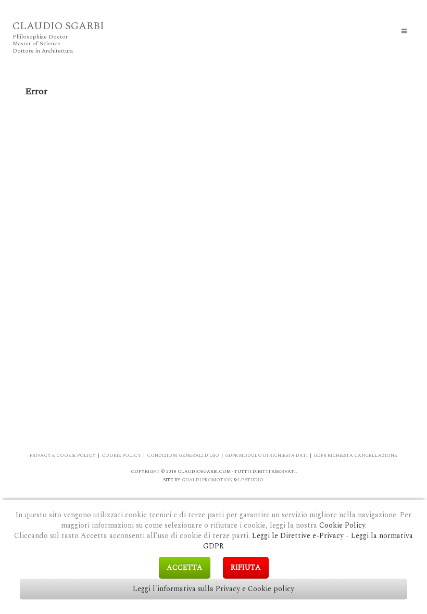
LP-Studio (250, 479)
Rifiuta (246, 567)
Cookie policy (121, 455)
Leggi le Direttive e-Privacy (298, 535)
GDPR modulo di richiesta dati (266, 455)
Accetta (185, 567)
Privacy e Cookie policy (63, 455)
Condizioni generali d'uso (183, 455)
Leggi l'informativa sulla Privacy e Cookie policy (213, 588)
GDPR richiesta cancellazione (355, 455)
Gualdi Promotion (207, 479)
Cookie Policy (342, 525)
